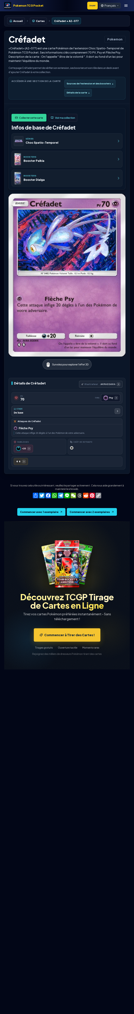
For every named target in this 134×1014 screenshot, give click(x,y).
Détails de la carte (78, 92)
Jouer (92, 5)
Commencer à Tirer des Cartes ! (69, 635)
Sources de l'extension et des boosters (90, 83)
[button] (110, 5)
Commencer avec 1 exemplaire (39, 511)
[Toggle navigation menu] (126, 5)
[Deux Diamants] (21, 461)
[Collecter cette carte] (29, 118)
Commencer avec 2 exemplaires (90, 511)
